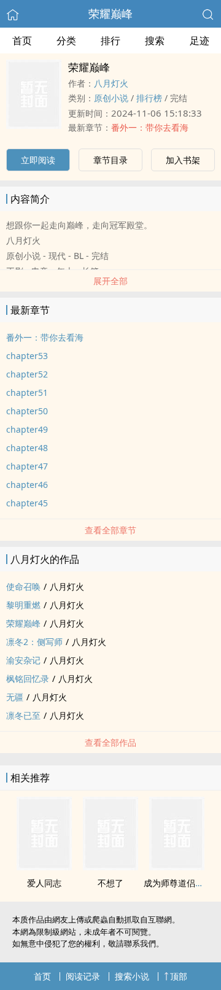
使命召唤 (23, 586)
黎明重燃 (23, 605)
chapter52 (27, 374)
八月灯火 (111, 83)
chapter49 (27, 429)
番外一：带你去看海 (149, 127)
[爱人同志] (44, 866)
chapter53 (27, 356)
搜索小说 (132, 976)
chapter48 (27, 448)
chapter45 (27, 503)
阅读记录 (83, 976)
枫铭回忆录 (27, 678)
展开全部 (110, 281)
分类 (66, 40)
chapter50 (27, 411)
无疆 (14, 697)
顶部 (178, 976)
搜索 (155, 40)
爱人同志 (44, 883)
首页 (22, 40)
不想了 (110, 883)
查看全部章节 (110, 530)
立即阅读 (38, 160)
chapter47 (27, 466)
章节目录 (110, 160)
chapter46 (27, 484)
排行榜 (149, 98)
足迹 (199, 40)
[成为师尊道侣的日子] (176, 866)
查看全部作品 (110, 742)
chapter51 (27, 392)
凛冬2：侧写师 (34, 642)
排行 (110, 40)
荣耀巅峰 (110, 13)
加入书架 (183, 160)
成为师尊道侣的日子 (182, 883)
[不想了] (110, 866)
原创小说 (111, 98)
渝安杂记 (23, 660)
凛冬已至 (23, 715)
